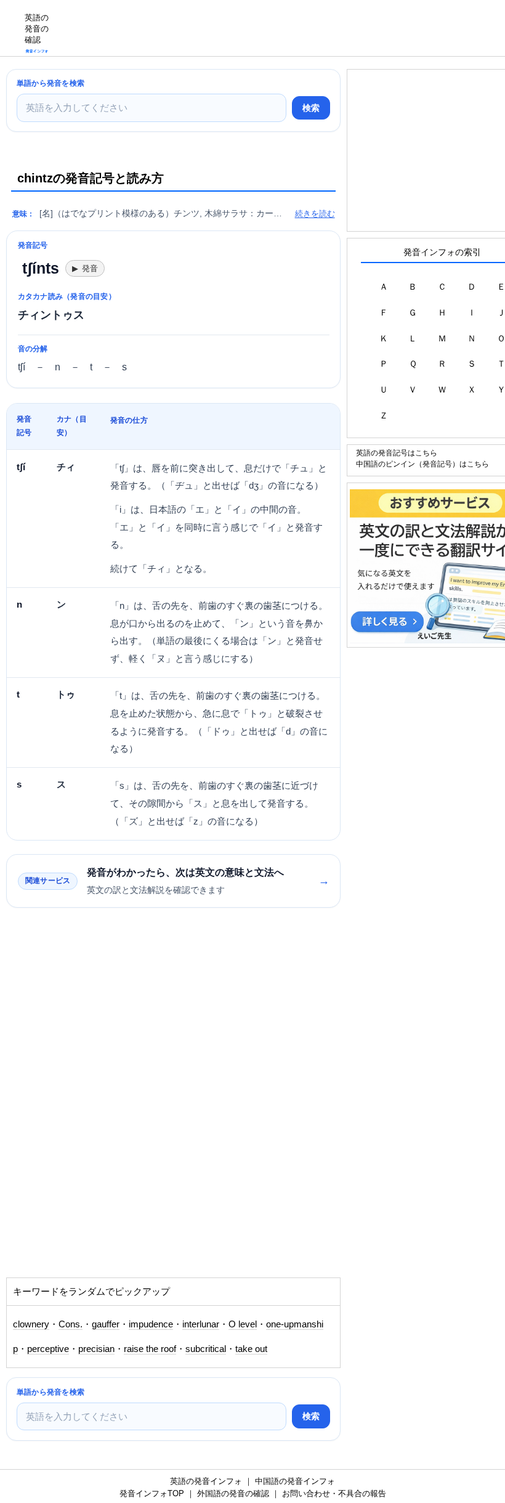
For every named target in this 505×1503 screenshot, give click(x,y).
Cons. (71, 1324)
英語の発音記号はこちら (396, 453)
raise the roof (150, 1349)
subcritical (205, 1349)
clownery (31, 1324)
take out (251, 1349)
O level (242, 1324)
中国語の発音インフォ (295, 1481)
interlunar (200, 1324)
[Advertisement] (281, 27)
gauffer (105, 1324)
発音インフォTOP (151, 1493)
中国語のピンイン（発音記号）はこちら (422, 464)
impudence (151, 1324)
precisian (96, 1349)
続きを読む (315, 213)
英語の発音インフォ (206, 1481)
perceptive (48, 1349)
